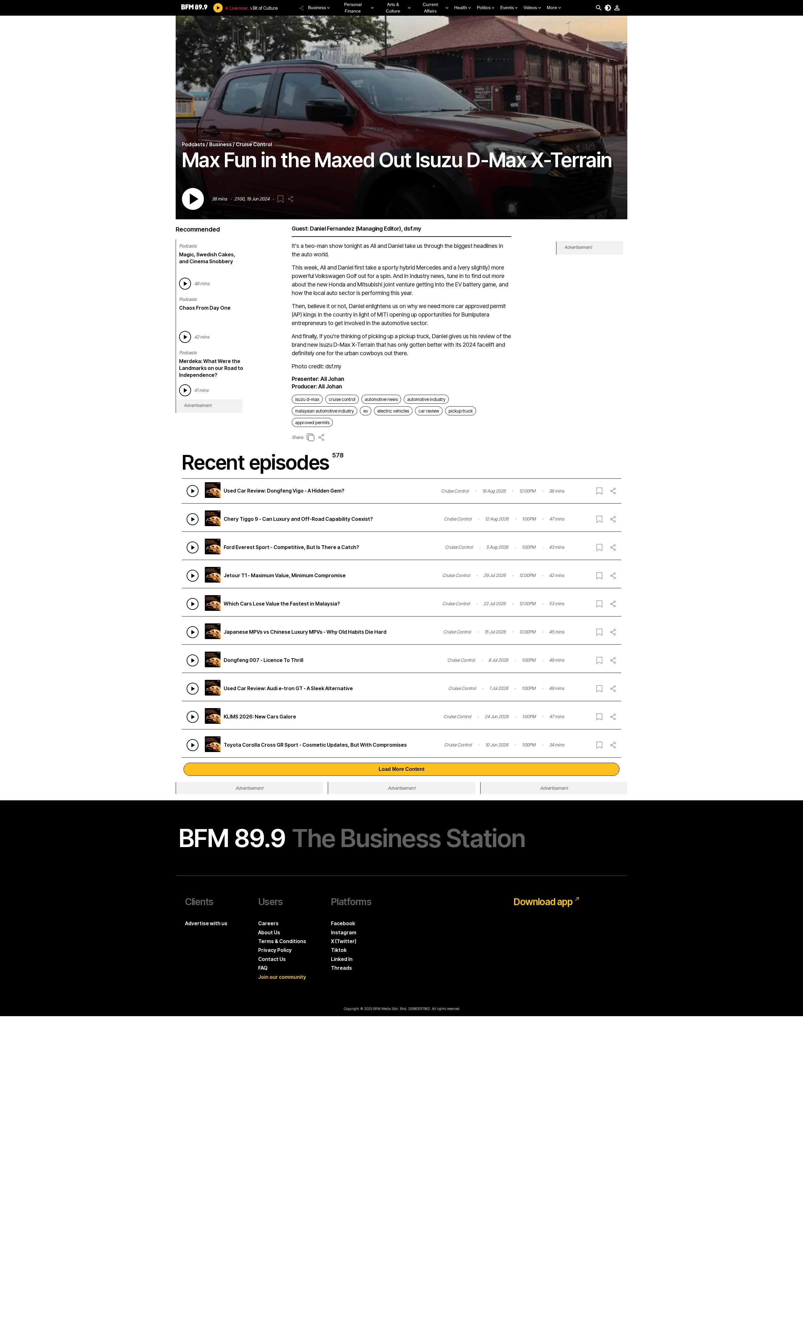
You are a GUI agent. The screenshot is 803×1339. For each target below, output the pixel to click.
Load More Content (401, 769)
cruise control (342, 399)
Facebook (343, 923)
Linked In (342, 959)
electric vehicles (393, 410)
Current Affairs (430, 7)
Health (460, 7)
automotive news (381, 399)
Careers (268, 923)
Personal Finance (353, 7)
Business (317, 7)
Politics (484, 7)
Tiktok (339, 950)
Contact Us (272, 959)
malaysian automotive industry (324, 410)
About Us (269, 932)
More (552, 7)
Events (507, 7)
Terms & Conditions (282, 941)
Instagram (343, 932)
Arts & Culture (393, 7)
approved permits (312, 422)
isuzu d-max (307, 399)
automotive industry (426, 399)
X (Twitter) (343, 941)
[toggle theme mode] (608, 8)
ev (365, 410)
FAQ (263, 968)
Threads (341, 968)
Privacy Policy (275, 950)
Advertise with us (206, 923)
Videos (530, 7)
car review (428, 410)
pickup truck (461, 410)
